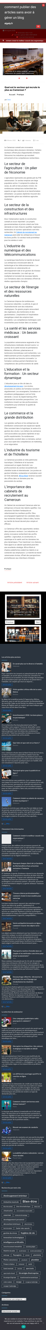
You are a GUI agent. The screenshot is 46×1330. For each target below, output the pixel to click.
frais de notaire (7, 1228)
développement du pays (13, 386)
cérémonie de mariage (21, 1215)
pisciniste (37, 1255)
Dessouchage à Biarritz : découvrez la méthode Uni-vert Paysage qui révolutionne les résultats (27, 979)
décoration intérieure (12, 1224)
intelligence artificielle (13, 1242)
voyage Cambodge (9, 1286)
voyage (19, 1282)
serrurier (19, 1268)
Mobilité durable (9, 1251)
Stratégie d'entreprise (29, 1273)
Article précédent (14, 582)
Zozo (9, 99)
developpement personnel (13, 1220)
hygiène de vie (28, 1233)
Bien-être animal (8, 1206)
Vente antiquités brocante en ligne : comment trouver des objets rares (23, 606)
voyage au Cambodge (31, 1282)
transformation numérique (29, 1277)
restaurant (21, 1264)
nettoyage (6, 1255)
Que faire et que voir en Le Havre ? (26, 743)
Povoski (18, 612)
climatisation (8, 1211)
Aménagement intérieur (15, 1195)
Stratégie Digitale (9, 1277)
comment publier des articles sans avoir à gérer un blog (20, 12)
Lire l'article (7, 858)
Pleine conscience (10, 1260)
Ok (24, 1327)
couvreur (7, 1215)
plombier (35, 1260)
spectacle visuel (9, 1273)
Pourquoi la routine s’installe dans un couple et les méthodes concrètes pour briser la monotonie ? (28, 953)
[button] (38, 26)
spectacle (30, 1268)
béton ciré (37, 1206)
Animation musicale (11, 1202)
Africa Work (23, 476)
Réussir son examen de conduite (25, 1127)
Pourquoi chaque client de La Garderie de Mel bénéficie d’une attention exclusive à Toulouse (28, 865)
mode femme (22, 1251)
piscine (27, 1255)
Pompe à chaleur (9, 1264)
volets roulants (7, 1282)
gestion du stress (10, 1233)
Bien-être (30, 1201)
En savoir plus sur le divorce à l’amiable (28, 664)
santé (30, 1264)
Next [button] (38, 622)
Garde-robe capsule (23, 1228)
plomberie (24, 1260)
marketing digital (30, 1246)
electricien (28, 1224)
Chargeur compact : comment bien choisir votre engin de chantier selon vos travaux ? (23, 68)
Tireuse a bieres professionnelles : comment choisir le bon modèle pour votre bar (27, 895)
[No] (43, 1323)
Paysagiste (17, 1255)
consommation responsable (24, 1210)
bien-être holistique (23, 1206)
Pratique (7, 569)
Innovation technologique (13, 1237)
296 (7, 824)
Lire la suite (7, 684)
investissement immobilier (12, 1246)
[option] (23, 59)
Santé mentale (8, 1268)
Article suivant (32, 582)
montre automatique (36, 1251)
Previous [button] (9, 622)
